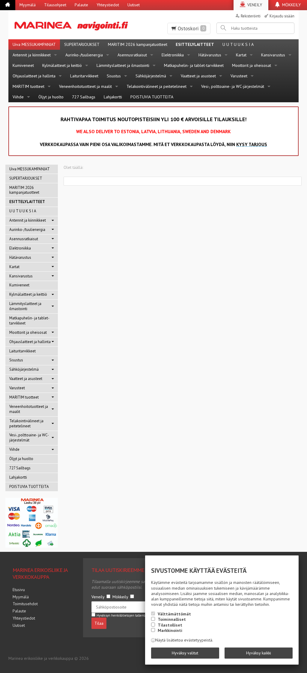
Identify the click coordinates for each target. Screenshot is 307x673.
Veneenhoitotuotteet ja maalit (85, 86)
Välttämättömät (174, 614)
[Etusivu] (7, 5)
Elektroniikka (173, 55)
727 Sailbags (83, 97)
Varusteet (239, 76)
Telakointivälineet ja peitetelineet (156, 86)
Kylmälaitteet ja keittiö (62, 65)
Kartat (241, 55)
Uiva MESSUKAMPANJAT (34, 44)
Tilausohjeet (55, 4)
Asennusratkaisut (132, 55)
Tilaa (98, 623)
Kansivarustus (273, 55)
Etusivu (19, 589)
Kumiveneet (23, 65)
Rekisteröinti (251, 15)
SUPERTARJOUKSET (82, 44)
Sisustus (114, 76)
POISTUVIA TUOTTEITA (151, 97)
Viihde (18, 97)
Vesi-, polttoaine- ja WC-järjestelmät (232, 86)
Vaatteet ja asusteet (198, 76)
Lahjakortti (113, 97)
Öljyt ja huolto (51, 97)
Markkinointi (170, 630)
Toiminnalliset (172, 619)
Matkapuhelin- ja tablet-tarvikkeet (194, 65)
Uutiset (133, 4)
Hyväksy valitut (185, 653)
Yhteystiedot (108, 4)
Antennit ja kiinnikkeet (32, 55)
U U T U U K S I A (238, 44)
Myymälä (27, 4)
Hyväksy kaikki (258, 653)
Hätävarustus (209, 55)
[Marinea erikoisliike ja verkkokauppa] (73, 24)
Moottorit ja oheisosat (251, 65)
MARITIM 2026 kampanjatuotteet (137, 44)
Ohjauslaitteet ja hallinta (34, 76)
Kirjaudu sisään (282, 15)
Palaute (81, 4)
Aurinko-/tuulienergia (84, 55)
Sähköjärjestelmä (151, 76)
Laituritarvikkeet (84, 76)
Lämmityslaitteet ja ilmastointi (123, 65)
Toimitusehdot (25, 603)
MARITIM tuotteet (28, 86)
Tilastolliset (170, 625)
